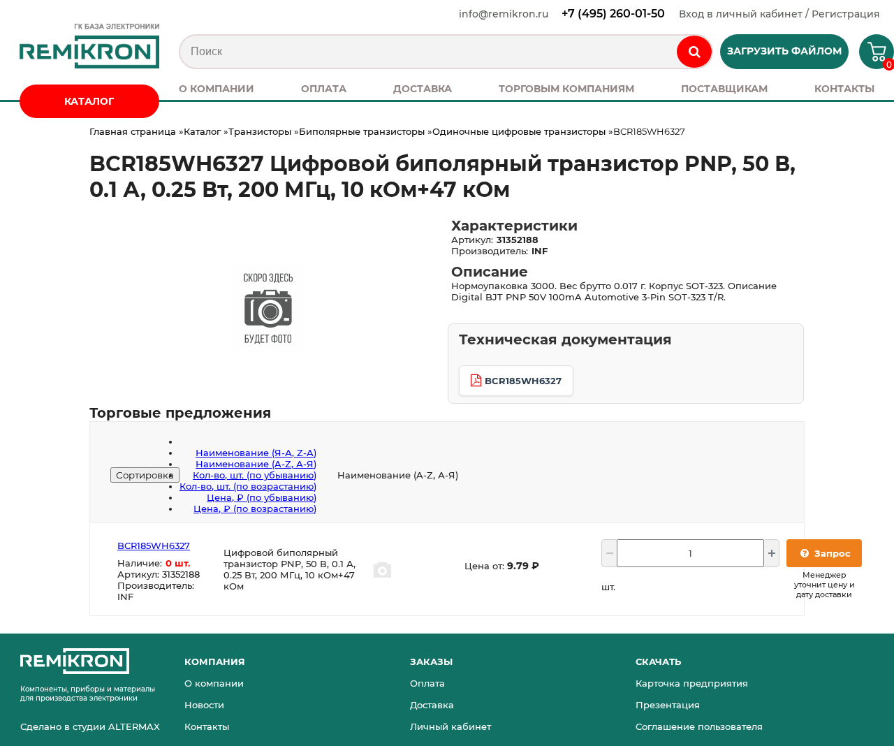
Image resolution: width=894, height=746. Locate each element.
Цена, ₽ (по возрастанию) (254, 508)
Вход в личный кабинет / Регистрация (779, 14)
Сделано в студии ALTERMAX (90, 726)
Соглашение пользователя (699, 726)
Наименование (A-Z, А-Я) (256, 463)
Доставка (432, 704)
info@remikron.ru (503, 14)
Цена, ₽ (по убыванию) (261, 497)
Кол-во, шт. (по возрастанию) (247, 486)
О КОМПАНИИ (216, 88)
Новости (204, 704)
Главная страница (132, 131)
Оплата (427, 683)
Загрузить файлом (784, 51)
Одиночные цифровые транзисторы (519, 131)
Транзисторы (259, 131)
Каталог (202, 131)
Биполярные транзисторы (362, 131)
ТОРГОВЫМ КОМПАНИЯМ (566, 88)
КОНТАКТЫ (844, 88)
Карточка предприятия (692, 683)
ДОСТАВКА (422, 88)
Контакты (206, 726)
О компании (214, 683)
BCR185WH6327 (523, 380)
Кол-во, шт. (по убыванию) (254, 475)
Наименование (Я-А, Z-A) (256, 452)
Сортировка (145, 475)
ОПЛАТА (323, 88)
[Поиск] (694, 52)
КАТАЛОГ (89, 101)
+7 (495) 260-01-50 (613, 13)
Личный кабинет (450, 726)
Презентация (668, 704)
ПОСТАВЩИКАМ (724, 88)
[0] (871, 56)
